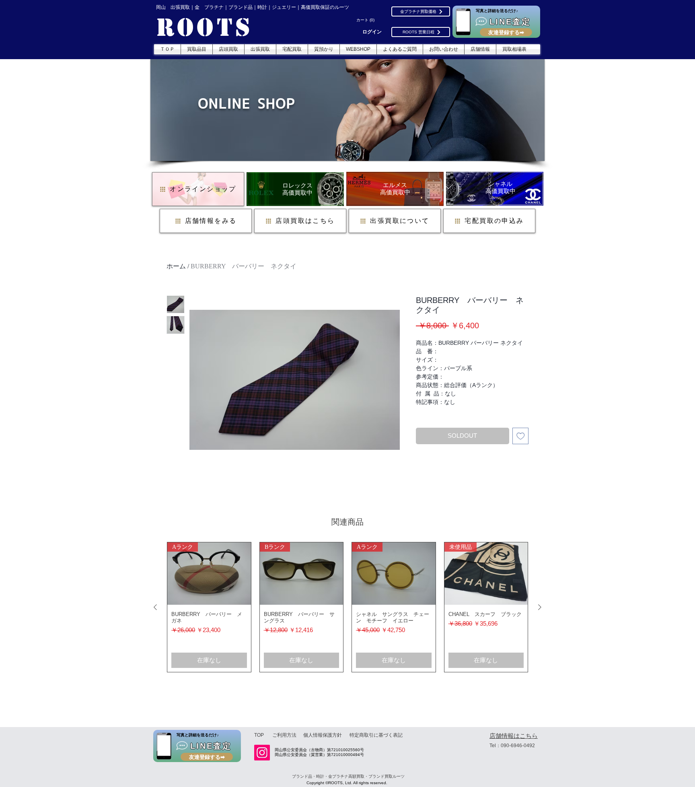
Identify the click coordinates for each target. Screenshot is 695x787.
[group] (347, 607)
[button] (366, 20)
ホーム (176, 266)
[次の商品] (540, 607)
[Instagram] (262, 752)
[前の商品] (155, 607)
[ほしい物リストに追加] (520, 436)
